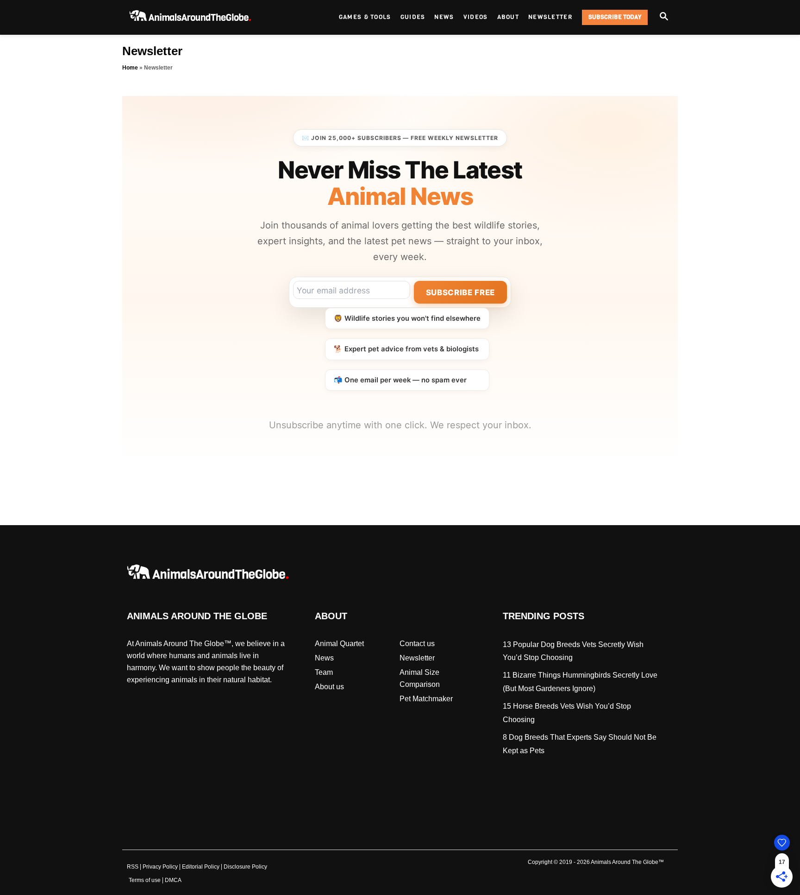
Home (130, 67)
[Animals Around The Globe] (205, 17)
